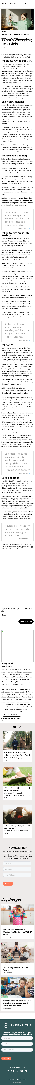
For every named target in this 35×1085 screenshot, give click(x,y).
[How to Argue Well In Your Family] (17, 952)
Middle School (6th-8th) (22, 34)
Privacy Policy (12, 1079)
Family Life (6, 965)
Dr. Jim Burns (8, 760)
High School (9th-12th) (11, 788)
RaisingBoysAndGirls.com (11, 714)
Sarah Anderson (8, 972)
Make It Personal (19, 1000)
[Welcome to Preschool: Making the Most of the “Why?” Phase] (17, 914)
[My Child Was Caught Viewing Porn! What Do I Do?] (17, 776)
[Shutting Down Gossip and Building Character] (17, 987)
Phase (20, 927)
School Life (11, 828)
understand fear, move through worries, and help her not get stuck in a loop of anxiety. (17, 330)
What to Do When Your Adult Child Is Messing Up (17, 756)
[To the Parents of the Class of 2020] (17, 814)
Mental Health (7, 34)
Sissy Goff (3, 48)
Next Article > (26, 621)
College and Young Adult (11, 752)
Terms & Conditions (21, 1079)
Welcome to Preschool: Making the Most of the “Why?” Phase (17, 932)
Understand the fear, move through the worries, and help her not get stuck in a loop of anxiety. (17, 218)
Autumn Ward (8, 836)
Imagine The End (24, 788)
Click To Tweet (23, 228)
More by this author (12, 719)
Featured (23, 752)
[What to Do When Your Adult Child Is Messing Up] (17, 740)
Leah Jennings (7, 937)
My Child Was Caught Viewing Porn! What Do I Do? (17, 794)
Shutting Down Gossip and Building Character (15, 1004)
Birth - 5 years (7, 927)
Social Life (28, 1000)
